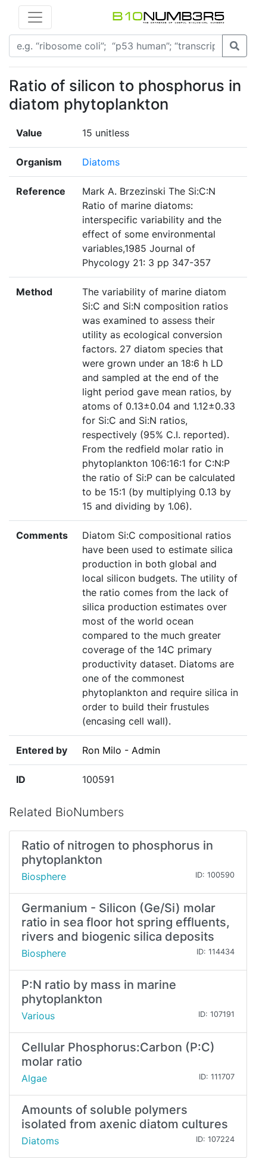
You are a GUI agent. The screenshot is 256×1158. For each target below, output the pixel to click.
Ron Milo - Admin (121, 750)
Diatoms (101, 162)
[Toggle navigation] (35, 17)
